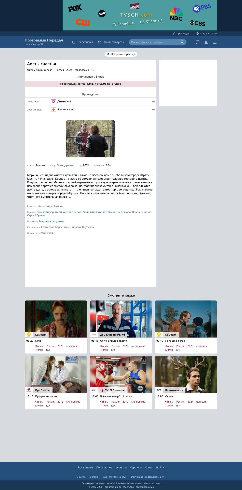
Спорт (149, 467)
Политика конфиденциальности (147, 476)
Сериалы (136, 467)
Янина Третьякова (119, 212)
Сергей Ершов (36, 215)
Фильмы (121, 467)
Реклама (93, 476)
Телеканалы (85, 42)
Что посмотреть (113, 42)
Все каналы (85, 467)
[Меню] (214, 42)
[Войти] (206, 42)
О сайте (81, 476)
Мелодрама (65, 165)
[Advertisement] (90, 264)
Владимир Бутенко (94, 212)
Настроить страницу (123, 54)
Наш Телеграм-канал (114, 476)
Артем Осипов (72, 212)
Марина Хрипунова (51, 221)
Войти (160, 467)
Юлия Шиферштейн (49, 212)
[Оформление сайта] (197, 42)
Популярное (104, 467)
